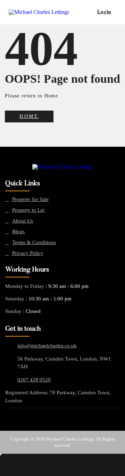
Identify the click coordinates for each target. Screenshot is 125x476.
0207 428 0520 (34, 379)
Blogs (18, 231)
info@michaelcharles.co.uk (47, 345)
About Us (22, 221)
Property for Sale (30, 199)
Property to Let (28, 210)
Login (104, 12)
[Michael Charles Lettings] (62, 167)
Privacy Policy (27, 253)
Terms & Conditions (34, 242)
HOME (29, 116)
